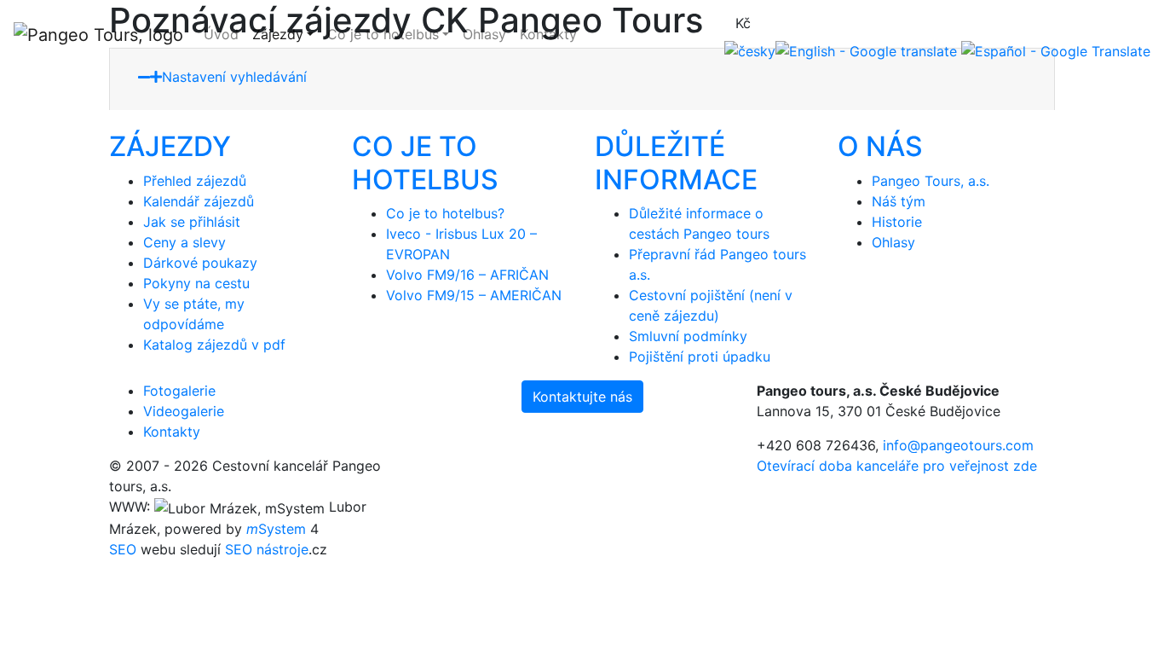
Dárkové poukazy (200, 262)
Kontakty (548, 34)
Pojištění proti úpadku (699, 356)
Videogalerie (183, 411)
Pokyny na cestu (196, 283)
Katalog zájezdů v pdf (214, 344)
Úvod (221, 34)
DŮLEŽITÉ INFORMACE (676, 162)
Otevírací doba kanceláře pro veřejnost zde (897, 465)
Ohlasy (484, 34)
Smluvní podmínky (688, 336)
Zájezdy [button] (277, 34)
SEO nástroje (266, 549)
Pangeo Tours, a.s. (930, 180)
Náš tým (898, 201)
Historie (897, 221)
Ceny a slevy (184, 242)
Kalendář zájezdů (198, 201)
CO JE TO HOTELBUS (425, 162)
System (276, 528)
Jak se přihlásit (191, 221)
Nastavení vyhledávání (236, 76)
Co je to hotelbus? (445, 213)
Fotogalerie (179, 390)
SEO (122, 549)
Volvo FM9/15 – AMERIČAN (474, 295)
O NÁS (880, 146)
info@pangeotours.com (958, 445)
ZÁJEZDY (170, 146)
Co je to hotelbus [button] (383, 34)
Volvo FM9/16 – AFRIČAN (467, 274)
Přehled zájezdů (194, 180)
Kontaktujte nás (582, 396)
